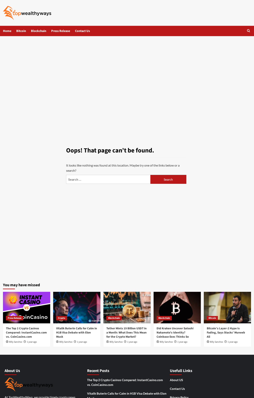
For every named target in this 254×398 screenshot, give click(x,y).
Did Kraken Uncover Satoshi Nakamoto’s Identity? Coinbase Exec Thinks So (175, 332)
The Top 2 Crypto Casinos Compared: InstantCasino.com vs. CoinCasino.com (26, 332)
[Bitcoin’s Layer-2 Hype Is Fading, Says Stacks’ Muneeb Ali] (227, 307)
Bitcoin (21, 31)
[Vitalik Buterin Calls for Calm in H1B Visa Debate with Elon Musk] (76, 307)
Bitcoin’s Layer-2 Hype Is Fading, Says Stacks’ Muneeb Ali (226, 332)
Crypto (61, 318)
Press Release (60, 31)
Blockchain (38, 31)
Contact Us (82, 31)
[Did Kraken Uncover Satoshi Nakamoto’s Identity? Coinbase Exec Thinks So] (177, 307)
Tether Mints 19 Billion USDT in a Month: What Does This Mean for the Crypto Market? (126, 332)
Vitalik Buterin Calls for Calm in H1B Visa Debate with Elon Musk (76, 332)
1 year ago (32, 342)
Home (7, 31)
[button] (248, 31)
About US (176, 380)
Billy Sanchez (15, 342)
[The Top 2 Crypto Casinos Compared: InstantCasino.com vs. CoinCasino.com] (26, 307)
